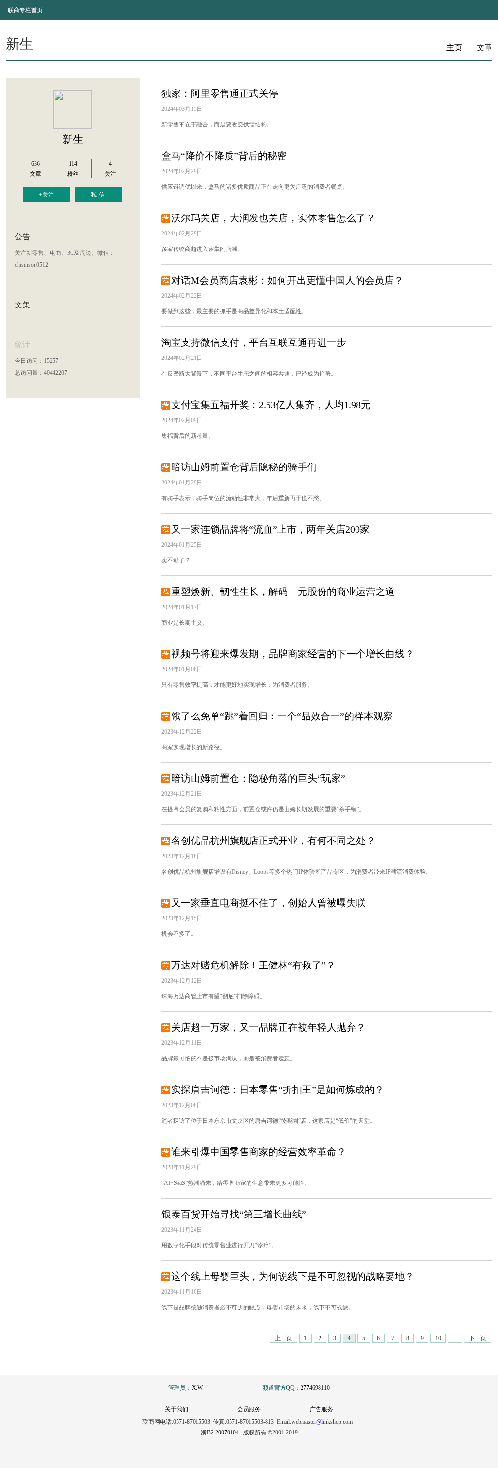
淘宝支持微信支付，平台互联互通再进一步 (253, 342)
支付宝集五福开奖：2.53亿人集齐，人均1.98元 (271, 404)
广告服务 (321, 1409)
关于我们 (176, 1409)
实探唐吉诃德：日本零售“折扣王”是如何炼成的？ (277, 1089)
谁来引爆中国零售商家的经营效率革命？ (258, 1151)
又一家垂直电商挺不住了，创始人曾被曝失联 (268, 902)
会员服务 (249, 1409)
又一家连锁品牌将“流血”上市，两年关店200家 (270, 529)
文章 (484, 47)
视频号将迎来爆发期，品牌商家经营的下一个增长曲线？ (292, 653)
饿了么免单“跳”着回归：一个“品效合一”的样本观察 (282, 716)
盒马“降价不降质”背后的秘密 (224, 155)
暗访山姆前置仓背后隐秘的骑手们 (244, 467)
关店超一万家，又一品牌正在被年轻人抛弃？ (268, 1027)
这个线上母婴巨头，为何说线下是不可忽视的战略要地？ (292, 1276)
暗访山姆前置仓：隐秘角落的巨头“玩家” (258, 778)
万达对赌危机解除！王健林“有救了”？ (253, 965)
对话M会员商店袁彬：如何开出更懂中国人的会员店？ (287, 280)
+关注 (46, 194)
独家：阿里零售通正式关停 (219, 93)
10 (438, 1338)
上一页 (283, 1338)
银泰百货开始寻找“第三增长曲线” (233, 1214)
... (455, 1338)
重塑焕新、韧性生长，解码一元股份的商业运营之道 (283, 591)
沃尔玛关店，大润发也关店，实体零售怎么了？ (273, 218)
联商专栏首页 (25, 10)
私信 (99, 194)
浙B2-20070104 (220, 1432)
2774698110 (315, 1387)
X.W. (198, 1387)
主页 (454, 47)
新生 (73, 139)
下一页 (477, 1338)
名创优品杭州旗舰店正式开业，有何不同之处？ (273, 840)
